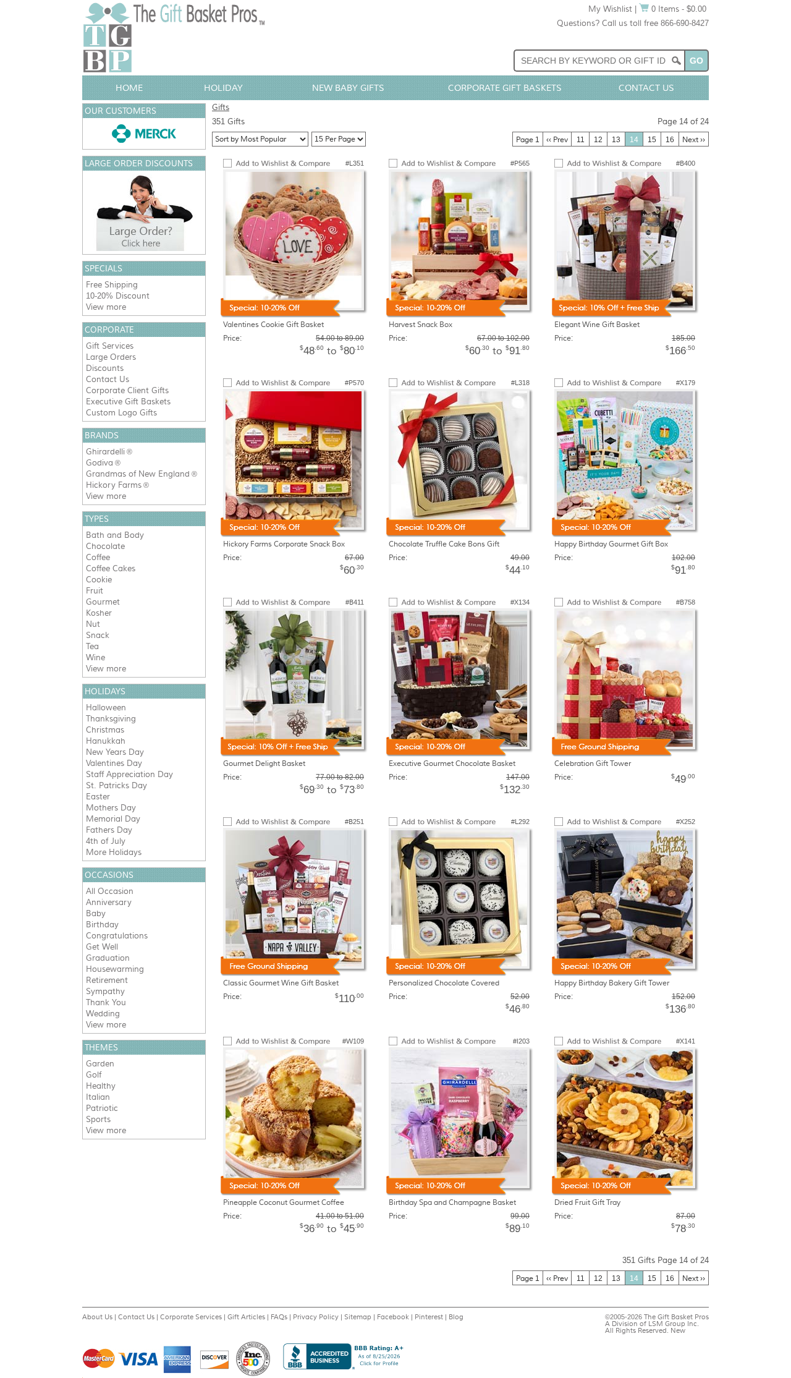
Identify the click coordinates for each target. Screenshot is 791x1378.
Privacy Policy (316, 1317)
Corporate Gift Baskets (505, 88)
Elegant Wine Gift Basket (597, 324)
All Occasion (109, 891)
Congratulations (117, 935)
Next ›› (693, 139)
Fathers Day (109, 830)
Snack (97, 635)
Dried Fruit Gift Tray (587, 1202)
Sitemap (357, 1317)
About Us (97, 1317)
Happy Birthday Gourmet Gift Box (611, 544)
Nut (93, 624)
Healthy (101, 1086)
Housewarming (115, 969)
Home (129, 88)
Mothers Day (111, 807)
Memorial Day (113, 818)
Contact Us (646, 88)
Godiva (99, 462)
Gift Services (109, 346)
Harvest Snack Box (420, 324)
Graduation (108, 958)
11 (581, 139)
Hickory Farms (114, 485)
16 (670, 139)
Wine (95, 657)
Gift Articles (246, 1317)
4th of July (105, 841)
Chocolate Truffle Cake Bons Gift (444, 544)
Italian (98, 1097)
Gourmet (103, 601)
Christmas (105, 729)
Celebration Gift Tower (592, 763)
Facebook (393, 1317)
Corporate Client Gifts (127, 390)
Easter (98, 796)
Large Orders (111, 357)
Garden (100, 1063)
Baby (96, 913)
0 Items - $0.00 (677, 9)
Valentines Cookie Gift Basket (273, 324)
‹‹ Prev (557, 139)
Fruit (94, 590)
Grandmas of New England (138, 473)
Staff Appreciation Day (129, 774)
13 (616, 139)
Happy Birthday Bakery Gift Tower (611, 983)
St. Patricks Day (116, 785)
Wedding (103, 1013)
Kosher (99, 613)
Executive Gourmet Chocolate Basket (452, 763)
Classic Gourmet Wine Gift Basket (281, 983)
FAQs (279, 1317)
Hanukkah (105, 741)
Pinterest (429, 1317)
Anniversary (109, 902)
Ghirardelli (105, 451)
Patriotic (102, 1108)
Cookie (99, 579)
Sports (98, 1119)
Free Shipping (112, 284)
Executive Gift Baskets (128, 401)
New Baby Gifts (348, 88)
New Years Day (115, 752)
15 (652, 139)
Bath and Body (115, 535)
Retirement (107, 980)
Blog (456, 1317)
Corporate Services (191, 1317)
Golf (93, 1074)
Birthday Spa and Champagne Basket (452, 1202)
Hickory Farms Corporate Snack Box (284, 544)
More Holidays (114, 852)
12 (598, 139)
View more (106, 307)
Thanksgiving (111, 718)
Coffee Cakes (110, 568)
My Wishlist (610, 9)
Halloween (106, 707)
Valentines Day (114, 763)
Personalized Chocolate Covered (444, 983)
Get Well (102, 946)
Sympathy (105, 991)
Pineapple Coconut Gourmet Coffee (283, 1202)
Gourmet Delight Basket (264, 763)
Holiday (223, 88)
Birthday (102, 924)
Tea (92, 646)
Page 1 (527, 139)
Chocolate (105, 546)
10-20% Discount (118, 295)
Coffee (98, 557)
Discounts (105, 368)
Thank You (106, 1002)
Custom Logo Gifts (121, 412)
